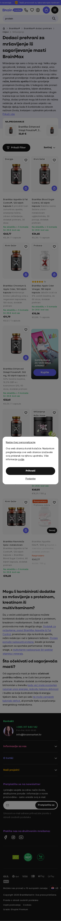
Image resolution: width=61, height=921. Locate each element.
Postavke (31, 478)
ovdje (21, 459)
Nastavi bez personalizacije (20, 442)
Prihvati (30, 471)
